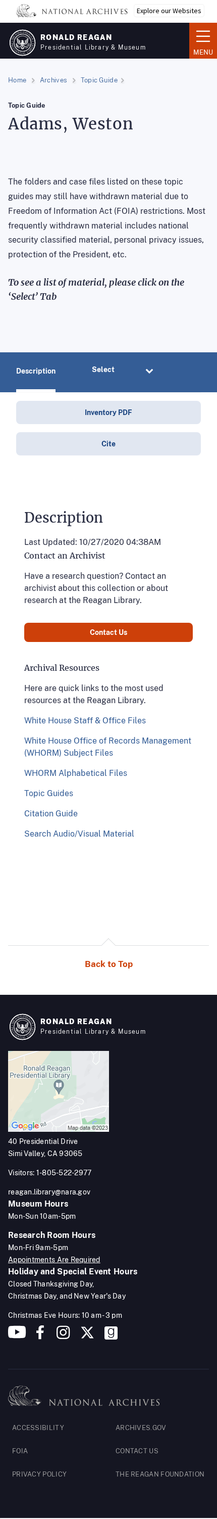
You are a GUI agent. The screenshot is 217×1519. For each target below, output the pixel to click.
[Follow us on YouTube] (17, 1336)
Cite (108, 444)
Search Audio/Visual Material (79, 834)
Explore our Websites (169, 10)
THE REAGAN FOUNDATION (160, 1474)
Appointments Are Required (54, 1260)
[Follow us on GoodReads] (111, 1336)
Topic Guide (99, 80)
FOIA (20, 1451)
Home (17, 80)
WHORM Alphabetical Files (75, 773)
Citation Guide (51, 813)
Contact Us (108, 632)
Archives (53, 80)
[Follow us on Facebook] (40, 1336)
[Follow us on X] (87, 1336)
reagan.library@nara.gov (49, 1192)
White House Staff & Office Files (85, 720)
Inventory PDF (108, 412)
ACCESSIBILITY (38, 1428)
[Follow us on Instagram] (62, 1336)
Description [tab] (36, 371)
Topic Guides (48, 793)
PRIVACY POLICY (39, 1474)
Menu (201, 40)
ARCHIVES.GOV (141, 1428)
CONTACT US (137, 1451)
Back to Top (109, 964)
